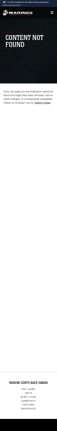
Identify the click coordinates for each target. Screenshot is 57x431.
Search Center (43, 102)
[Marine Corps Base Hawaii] (18, 13)
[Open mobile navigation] (52, 13)
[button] (13, 5)
